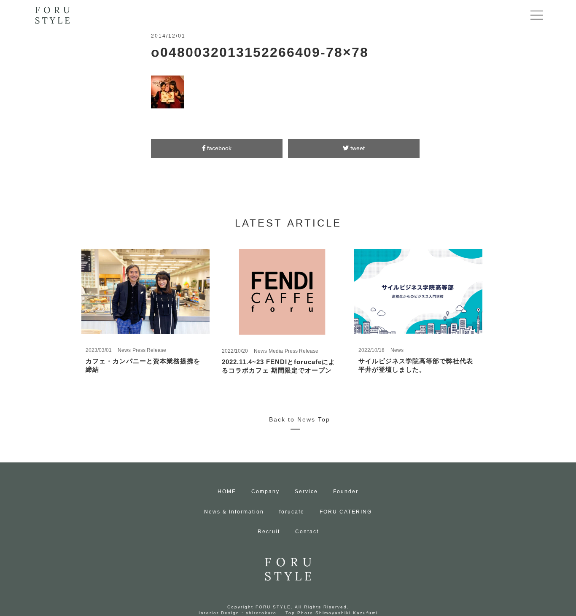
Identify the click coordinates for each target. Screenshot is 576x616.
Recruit (269, 532)
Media (276, 351)
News (124, 350)
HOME (227, 491)
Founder (345, 491)
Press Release (149, 350)
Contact (307, 532)
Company (265, 491)
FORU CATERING (346, 512)
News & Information (234, 512)
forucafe (291, 512)
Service (306, 491)
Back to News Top (299, 419)
